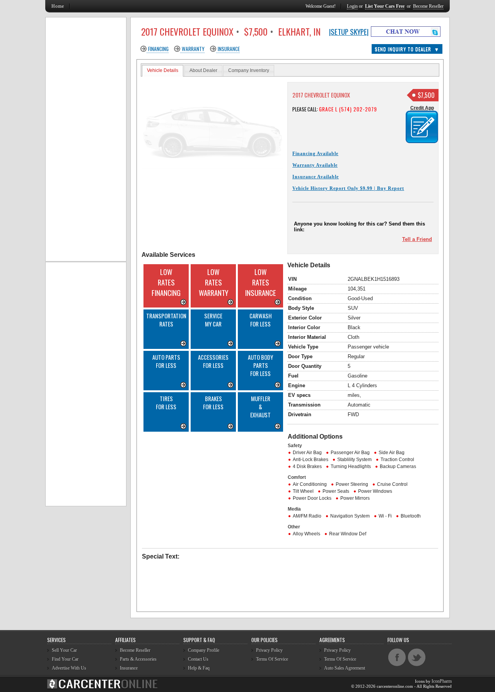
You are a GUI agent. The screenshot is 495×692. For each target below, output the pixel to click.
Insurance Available (315, 176)
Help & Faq (199, 668)
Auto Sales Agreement (344, 668)
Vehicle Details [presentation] (162, 70)
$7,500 (426, 95)
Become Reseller (428, 6)
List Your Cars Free (385, 6)
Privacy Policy (269, 650)
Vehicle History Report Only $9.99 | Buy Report (348, 188)
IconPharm (442, 681)
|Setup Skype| (349, 31)
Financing (158, 49)
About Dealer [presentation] (203, 70)
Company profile (203, 650)
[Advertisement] (214, 488)
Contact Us (198, 659)
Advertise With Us (69, 668)
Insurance (229, 49)
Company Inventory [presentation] (248, 70)
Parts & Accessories (138, 659)
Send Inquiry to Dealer (407, 49)
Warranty (193, 49)
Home (57, 6)
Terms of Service (272, 659)
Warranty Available (315, 165)
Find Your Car (65, 659)
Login (352, 6)
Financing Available (315, 153)
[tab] (162, 71)
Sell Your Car (64, 650)
